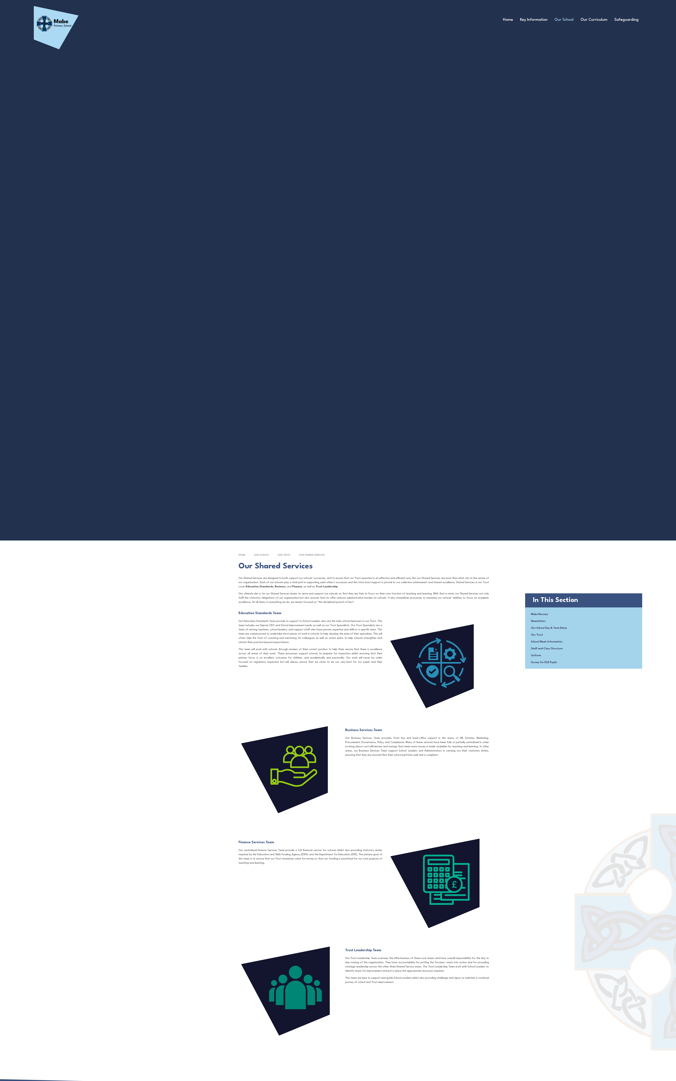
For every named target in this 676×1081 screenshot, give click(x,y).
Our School (261, 555)
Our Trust (284, 555)
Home (242, 555)
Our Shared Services (312, 555)
